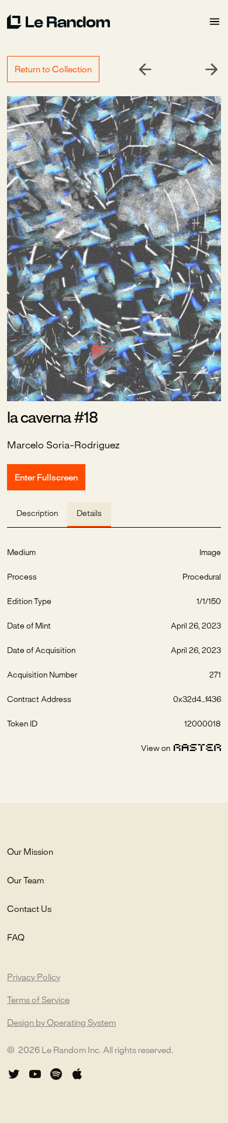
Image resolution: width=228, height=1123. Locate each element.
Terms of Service (38, 1000)
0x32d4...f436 (197, 700)
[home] (107, 21)
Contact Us (29, 910)
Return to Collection (53, 70)
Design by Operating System (61, 1023)
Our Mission (30, 852)
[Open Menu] (214, 22)
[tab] (37, 514)
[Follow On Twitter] (14, 1074)
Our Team (25, 881)
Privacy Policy (33, 978)
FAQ (16, 938)
